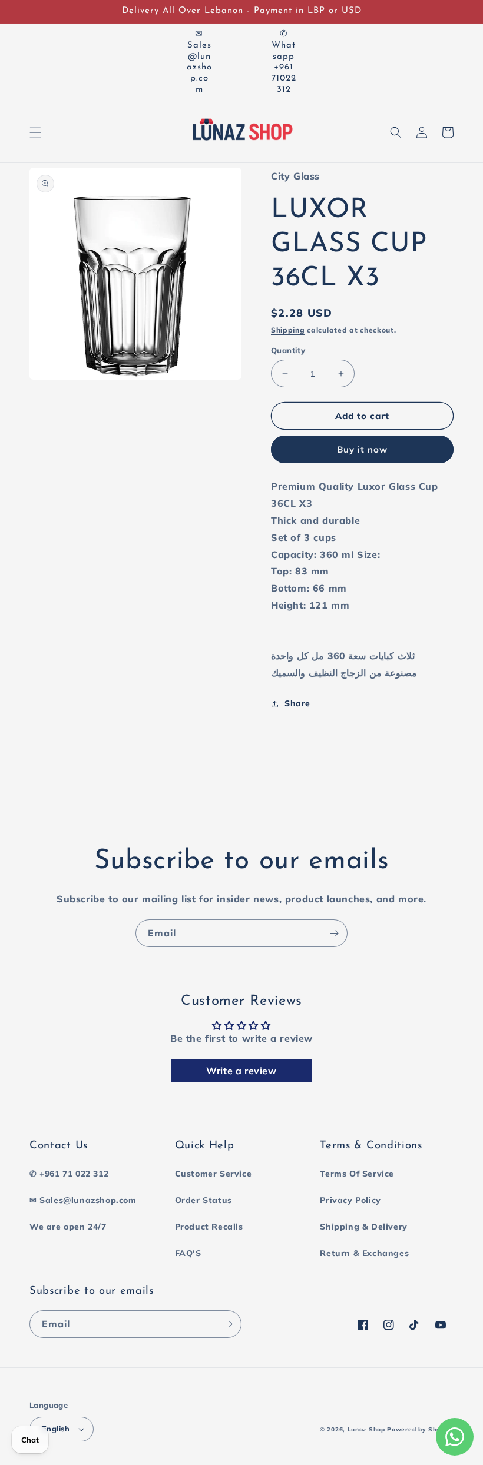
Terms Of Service (357, 1173)
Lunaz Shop (366, 1429)
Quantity (288, 350)
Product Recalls (209, 1226)
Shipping (288, 329)
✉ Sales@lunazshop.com (83, 1200)
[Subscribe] (334, 933)
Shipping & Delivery (363, 1226)
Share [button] (297, 703)
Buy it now (362, 449)
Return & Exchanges (364, 1253)
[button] (35, 132)
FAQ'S (188, 1253)
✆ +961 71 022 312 (68, 1173)
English (56, 1428)
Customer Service (213, 1173)
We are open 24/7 (68, 1226)
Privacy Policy (350, 1200)
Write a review (241, 1071)
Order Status (203, 1200)
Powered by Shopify (420, 1429)
